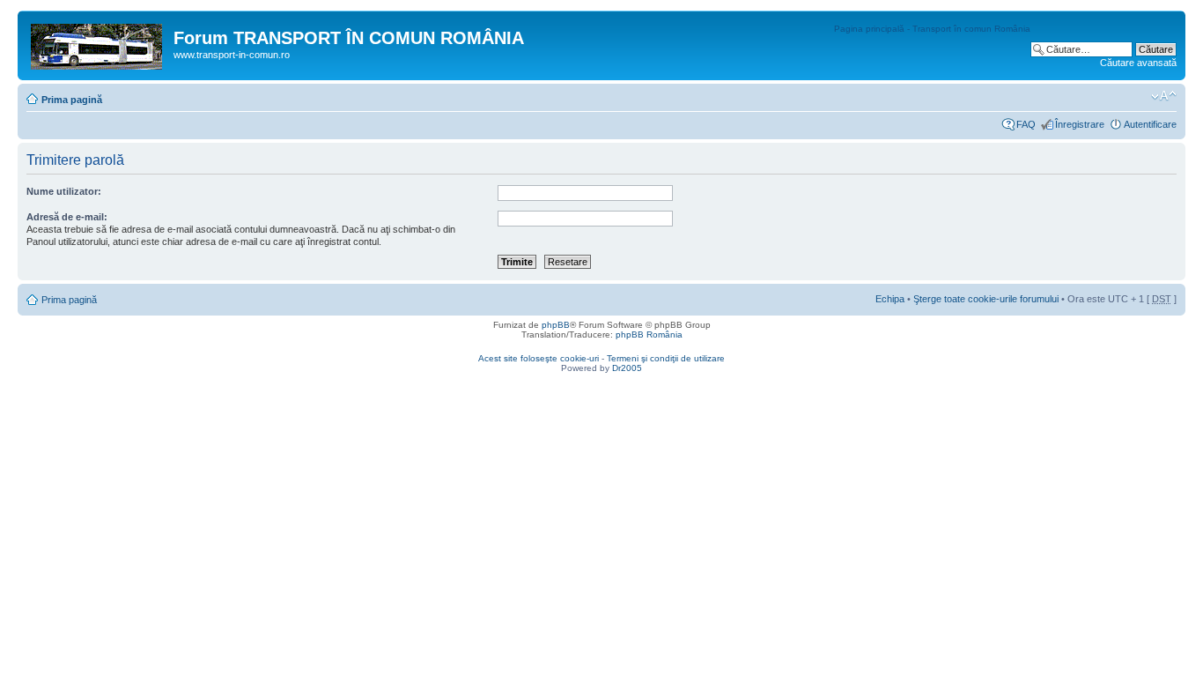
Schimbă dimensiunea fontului (1164, 96)
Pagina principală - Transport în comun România (932, 28)
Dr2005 (627, 368)
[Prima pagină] (97, 43)
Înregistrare (1079, 124)
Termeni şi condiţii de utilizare (666, 358)
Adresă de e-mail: (66, 217)
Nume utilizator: (63, 191)
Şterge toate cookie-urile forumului (986, 298)
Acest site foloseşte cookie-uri (538, 358)
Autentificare (1150, 124)
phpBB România (649, 334)
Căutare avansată (1138, 62)
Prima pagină (71, 99)
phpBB (556, 325)
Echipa (889, 298)
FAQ (1026, 124)
